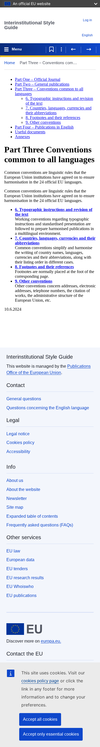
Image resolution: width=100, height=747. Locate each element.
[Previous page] (73, 49)
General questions (23, 399)
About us (14, 480)
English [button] (87, 35)
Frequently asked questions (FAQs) (39, 525)
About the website (23, 489)
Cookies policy (20, 442)
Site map (14, 507)
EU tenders (17, 568)
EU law (13, 551)
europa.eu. (51, 641)
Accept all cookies (40, 719)
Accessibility (18, 451)
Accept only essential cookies (51, 734)
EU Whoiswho (20, 586)
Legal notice (18, 434)
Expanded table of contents (32, 516)
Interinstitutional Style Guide (29, 25)
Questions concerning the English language (47, 408)
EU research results (25, 577)
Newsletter (16, 498)
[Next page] (88, 49)
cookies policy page (40, 681)
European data (20, 559)
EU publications (21, 595)
